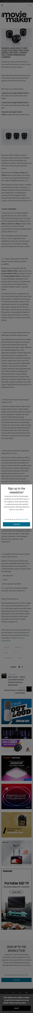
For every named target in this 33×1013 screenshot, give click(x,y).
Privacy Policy (24, 519)
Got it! (16, 1008)
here (28, 1003)
